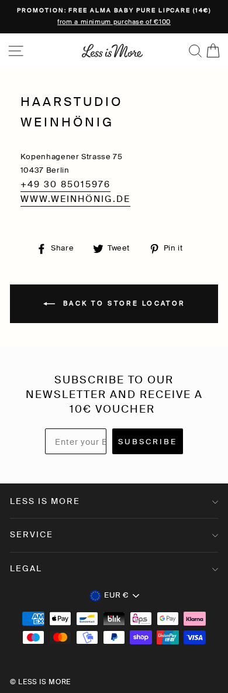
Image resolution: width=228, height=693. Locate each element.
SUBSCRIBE (147, 442)
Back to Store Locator (122, 303)
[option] (114, 17)
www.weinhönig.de (75, 199)
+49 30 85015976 (65, 184)
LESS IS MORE (45, 501)
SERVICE (31, 534)
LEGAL (26, 568)
